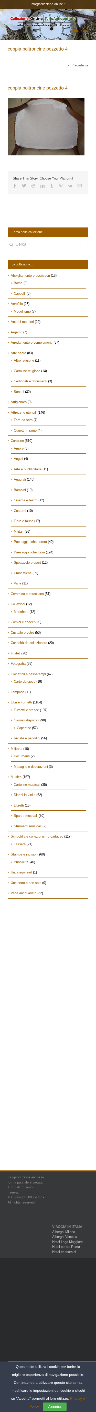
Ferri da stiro (23, 420)
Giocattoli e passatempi (28, 674)
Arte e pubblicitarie (27, 469)
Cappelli (20, 293)
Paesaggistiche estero (30, 542)
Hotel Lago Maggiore (67, 1242)
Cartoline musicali (27, 785)
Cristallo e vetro (22, 632)
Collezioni (18, 604)
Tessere (20, 844)
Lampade (17, 692)
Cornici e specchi (23, 622)
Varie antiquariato (23, 893)
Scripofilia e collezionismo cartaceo (37, 836)
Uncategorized (21, 872)
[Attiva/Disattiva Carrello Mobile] (75, 31)
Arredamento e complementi (31, 342)
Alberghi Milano (63, 1232)
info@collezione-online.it (48, 4)
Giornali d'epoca (25, 720)
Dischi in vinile (24, 795)
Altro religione (24, 360)
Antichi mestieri (22, 322)
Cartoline (17, 441)
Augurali (20, 479)
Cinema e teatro (25, 500)
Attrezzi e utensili (24, 412)
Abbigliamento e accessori (30, 275)
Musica (16, 777)
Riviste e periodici (27, 738)
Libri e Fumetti (21, 702)
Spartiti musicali (26, 816)
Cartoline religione (27, 371)
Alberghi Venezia (64, 1237)
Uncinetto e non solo (26, 883)
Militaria (16, 749)
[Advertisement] (48, 958)
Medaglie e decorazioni (31, 767)
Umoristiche (22, 573)
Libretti (19, 805)
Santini (19, 392)
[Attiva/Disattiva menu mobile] (85, 31)
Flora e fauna (23, 521)
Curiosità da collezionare (29, 643)
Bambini (20, 490)
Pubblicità (21, 862)
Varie (17, 583)
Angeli (18, 459)
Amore (19, 448)
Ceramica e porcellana (27, 594)
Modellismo (22, 311)
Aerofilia (17, 304)
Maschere (21, 612)
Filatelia (16, 653)
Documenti (22, 756)
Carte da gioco (24, 681)
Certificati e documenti (30, 381)
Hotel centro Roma (66, 1247)
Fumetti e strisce (26, 710)
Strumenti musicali (27, 826)
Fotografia (18, 663)
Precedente (79, 65)
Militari (19, 531)
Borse (18, 283)
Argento (16, 332)
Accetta (54, 1407)
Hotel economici (64, 1252)
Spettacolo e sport (27, 562)
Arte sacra (18, 353)
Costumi (20, 511)
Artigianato (19, 402)
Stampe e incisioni (24, 854)
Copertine (24, 728)
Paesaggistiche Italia (29, 552)
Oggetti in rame (25, 430)
